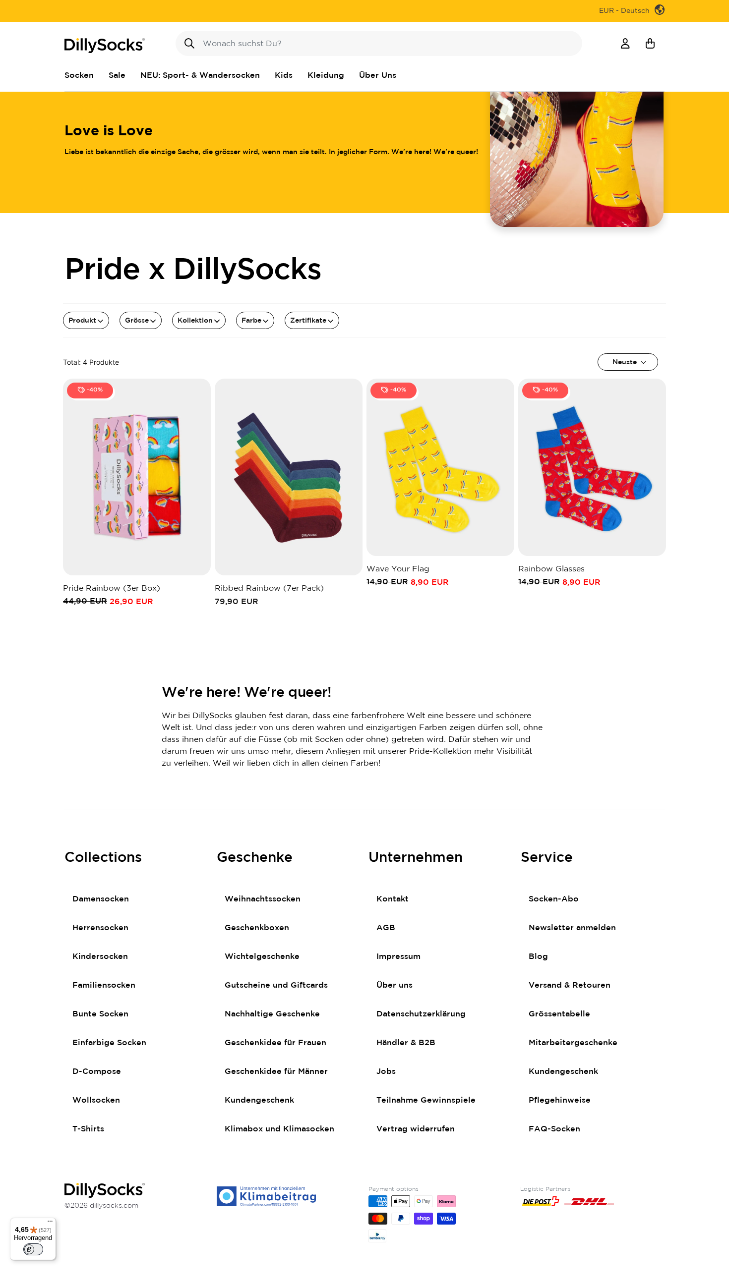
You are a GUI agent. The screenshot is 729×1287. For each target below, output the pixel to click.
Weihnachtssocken (263, 899)
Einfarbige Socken (109, 1043)
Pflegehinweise (560, 1100)
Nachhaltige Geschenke (272, 1014)
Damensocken (100, 899)
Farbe (251, 320)
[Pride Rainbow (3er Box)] (137, 477)
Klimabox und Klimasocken (279, 1129)
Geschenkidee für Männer (276, 1071)
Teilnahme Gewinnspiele (426, 1100)
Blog (538, 956)
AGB (385, 928)
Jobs (386, 1071)
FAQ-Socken (554, 1129)
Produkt (82, 320)
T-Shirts (88, 1129)
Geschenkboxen (257, 928)
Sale (117, 75)
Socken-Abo (554, 899)
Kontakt (392, 899)
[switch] (33, 1249)
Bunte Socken (100, 1014)
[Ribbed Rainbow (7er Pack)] (289, 477)
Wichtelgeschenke (262, 956)
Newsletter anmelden (572, 928)
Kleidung (325, 75)
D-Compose (96, 1071)
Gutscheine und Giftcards (276, 985)
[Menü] (50, 1224)
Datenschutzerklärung (421, 1014)
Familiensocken (103, 985)
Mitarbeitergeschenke (573, 1043)
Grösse (137, 320)
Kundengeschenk (259, 1100)
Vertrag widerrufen (415, 1129)
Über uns (394, 985)
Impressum (398, 956)
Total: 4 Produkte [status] (91, 362)
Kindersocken (100, 956)
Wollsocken (96, 1100)
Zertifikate (308, 320)
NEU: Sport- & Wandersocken (200, 75)
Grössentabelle (559, 1014)
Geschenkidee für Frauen (275, 1043)
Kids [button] (284, 75)
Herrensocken (100, 928)
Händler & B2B (405, 1043)
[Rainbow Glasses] (592, 467)
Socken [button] (79, 75)
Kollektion (195, 320)
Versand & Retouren (569, 985)
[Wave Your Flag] (440, 467)
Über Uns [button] (377, 75)
